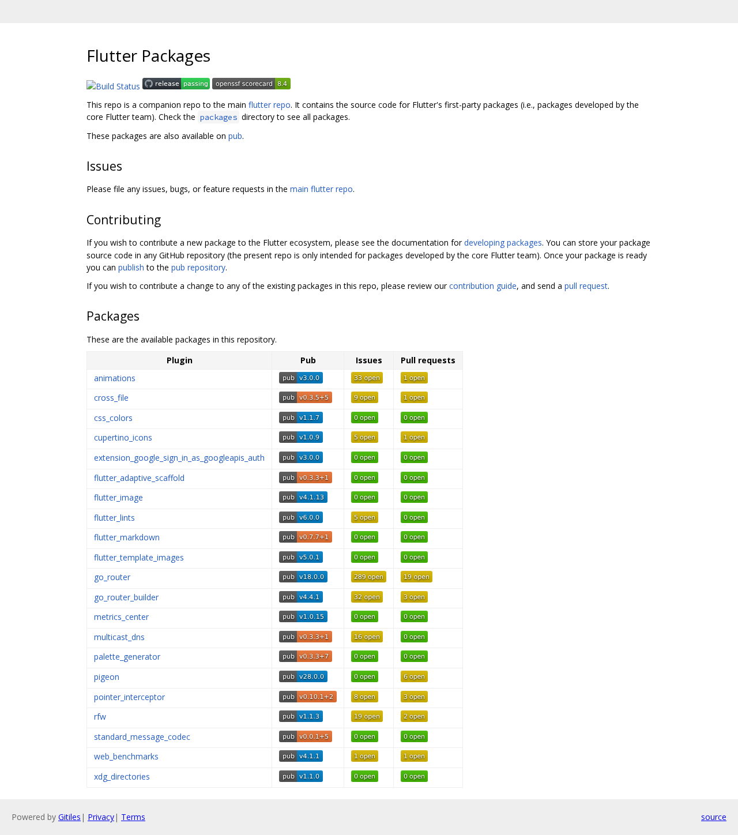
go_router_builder (126, 597)
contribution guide (483, 285)
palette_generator (127, 656)
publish (131, 267)
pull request (586, 285)
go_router (112, 576)
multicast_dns (119, 636)
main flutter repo (321, 188)
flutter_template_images (139, 557)
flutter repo (269, 104)
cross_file (111, 397)
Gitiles (69, 816)
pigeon (106, 676)
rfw (100, 716)
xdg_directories (122, 776)
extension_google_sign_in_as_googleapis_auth (179, 457)
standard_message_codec (142, 736)
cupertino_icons (123, 437)
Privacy (101, 816)
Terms (133, 816)
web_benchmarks (126, 756)
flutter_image (118, 497)
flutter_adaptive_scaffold (139, 477)
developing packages (503, 242)
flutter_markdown (127, 537)
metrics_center (121, 616)
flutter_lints (114, 517)
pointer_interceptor (129, 696)
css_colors (113, 417)
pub (235, 135)
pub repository (198, 267)
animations (114, 378)
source (713, 816)
